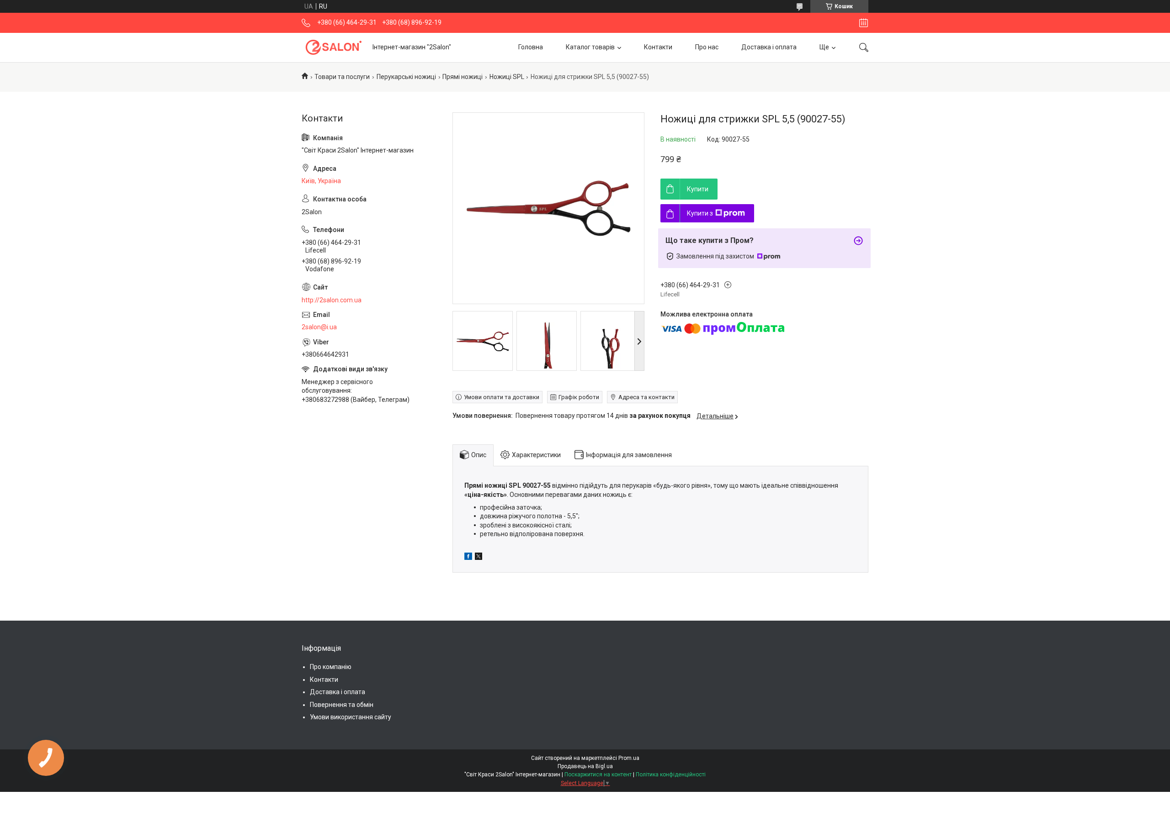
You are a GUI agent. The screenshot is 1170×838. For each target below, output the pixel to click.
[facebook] (468, 557)
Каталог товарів (590, 47)
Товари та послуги (342, 76)
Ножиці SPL (506, 76)
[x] (478, 557)
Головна (530, 47)
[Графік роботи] (863, 23)
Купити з (700, 213)
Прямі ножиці (462, 76)
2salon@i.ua (319, 327)
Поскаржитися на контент (598, 774)
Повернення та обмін (341, 704)
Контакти (658, 47)
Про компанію (330, 666)
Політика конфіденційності (671, 774)
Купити (697, 189)
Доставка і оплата (769, 47)
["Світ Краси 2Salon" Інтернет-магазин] (334, 47)
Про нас (706, 47)
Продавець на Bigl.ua (585, 766)
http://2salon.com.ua (332, 300)
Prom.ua (628, 758)
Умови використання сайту (350, 717)
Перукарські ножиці (406, 76)
